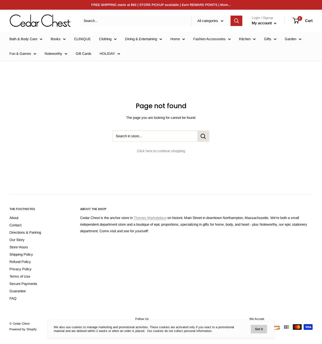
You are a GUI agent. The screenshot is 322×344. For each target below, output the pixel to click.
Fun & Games (20, 54)
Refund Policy (20, 262)
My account (262, 23)
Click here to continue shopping (161, 151)
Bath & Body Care (23, 39)
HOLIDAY (107, 54)
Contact (15, 225)
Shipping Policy (21, 254)
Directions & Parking (25, 232)
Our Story (17, 240)
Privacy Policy (20, 269)
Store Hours (18, 247)
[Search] (236, 21)
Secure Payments (23, 284)
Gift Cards (83, 54)
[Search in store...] (203, 136)
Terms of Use (19, 276)
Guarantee (17, 291)
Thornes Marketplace (150, 218)
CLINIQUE (82, 39)
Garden (290, 39)
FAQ (13, 298)
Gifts (267, 39)
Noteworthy (53, 54)
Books (56, 39)
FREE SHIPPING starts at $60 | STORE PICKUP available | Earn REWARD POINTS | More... (161, 5)
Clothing (105, 39)
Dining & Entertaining (141, 39)
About (13, 218)
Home (175, 39)
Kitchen (245, 39)
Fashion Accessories (209, 39)
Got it (259, 329)
